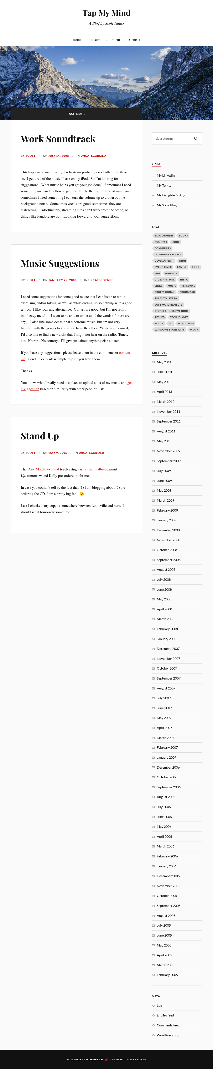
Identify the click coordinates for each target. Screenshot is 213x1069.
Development (164, 260)
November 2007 (168, 658)
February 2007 (167, 747)
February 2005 (167, 975)
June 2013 (164, 372)
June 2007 (164, 708)
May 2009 (164, 490)
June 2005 (164, 935)
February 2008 (167, 629)
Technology (179, 317)
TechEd (160, 317)
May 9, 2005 (57, 452)
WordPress (94, 1059)
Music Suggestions (60, 263)
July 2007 (164, 698)
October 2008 (167, 550)
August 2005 (166, 915)
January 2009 (166, 520)
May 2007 (164, 718)
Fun (157, 273)
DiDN (182, 260)
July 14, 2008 (58, 155)
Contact (134, 39)
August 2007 (166, 688)
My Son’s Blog (167, 205)
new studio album (93, 469)
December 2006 (168, 767)
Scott (31, 155)
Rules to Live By (166, 298)
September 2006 (169, 787)
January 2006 (166, 866)
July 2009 (164, 471)
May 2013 (164, 382)
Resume (96, 39)
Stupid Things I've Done (171, 311)
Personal (188, 285)
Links (158, 285)
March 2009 (165, 500)
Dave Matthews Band (43, 469)
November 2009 (168, 451)
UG (171, 323)
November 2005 (168, 886)
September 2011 (169, 421)
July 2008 (164, 579)
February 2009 (167, 510)
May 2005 (164, 945)
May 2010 (164, 441)
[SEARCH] (196, 138)
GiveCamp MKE (165, 279)
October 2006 (167, 777)
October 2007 (167, 668)
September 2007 (169, 678)
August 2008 (166, 569)
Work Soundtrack (58, 138)
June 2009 (164, 480)
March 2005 (165, 965)
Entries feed (165, 1015)
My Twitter (165, 185)
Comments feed (168, 1025)
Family (182, 267)
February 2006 (167, 856)
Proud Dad (187, 292)
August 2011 (166, 431)
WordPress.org (167, 1035)
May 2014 (164, 362)
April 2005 (164, 955)
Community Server (168, 254)
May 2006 (164, 826)
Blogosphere (164, 235)
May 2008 (164, 599)
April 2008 (164, 609)
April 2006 (164, 836)
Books (183, 235)
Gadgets (171, 273)
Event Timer (163, 267)
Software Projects (168, 304)
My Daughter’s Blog (171, 195)
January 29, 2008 (62, 280)
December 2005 (168, 876)
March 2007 (165, 738)
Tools (159, 323)
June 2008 (164, 589)
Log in (161, 1005)
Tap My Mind (106, 12)
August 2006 (166, 797)
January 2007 (166, 757)
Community (163, 248)
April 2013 (164, 391)
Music (172, 285)
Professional (164, 292)
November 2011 (168, 411)
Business (161, 242)
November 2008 (168, 540)
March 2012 (165, 401)
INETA (184, 279)
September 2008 (169, 560)
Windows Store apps (170, 329)
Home (77, 39)
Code (176, 242)
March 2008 (165, 619)
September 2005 (169, 905)
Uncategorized (93, 155)
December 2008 (168, 530)
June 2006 (164, 817)
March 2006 (165, 846)
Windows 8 (186, 323)
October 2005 (167, 896)
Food (195, 267)
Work (194, 329)
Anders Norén (135, 1059)
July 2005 (164, 925)
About (115, 39)
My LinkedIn (166, 175)
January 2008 (166, 639)
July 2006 (164, 807)
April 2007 (164, 728)
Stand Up (40, 435)
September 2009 (169, 461)
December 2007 (168, 648)
